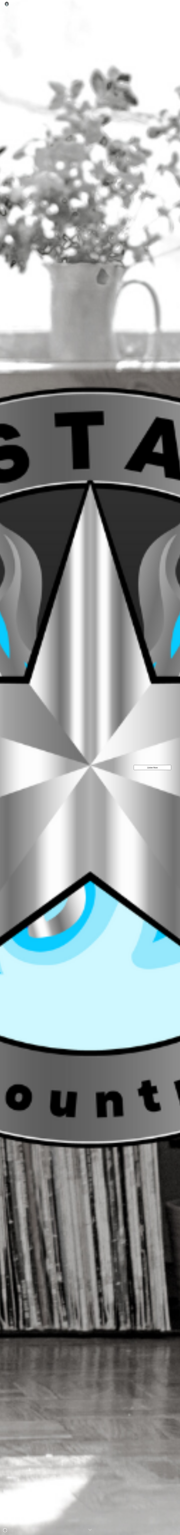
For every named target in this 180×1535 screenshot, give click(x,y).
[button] (90, 1530)
